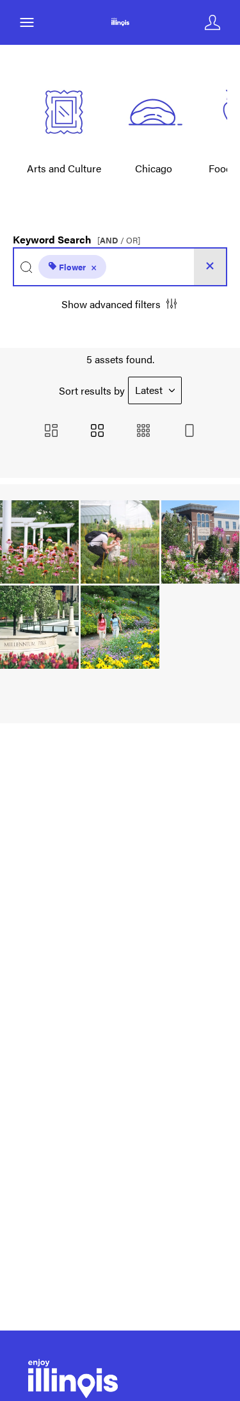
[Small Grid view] (143, 431)
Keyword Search (76, 236)
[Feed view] (189, 431)
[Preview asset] (39, 542)
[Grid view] (97, 431)
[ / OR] (118, 240)
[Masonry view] (51, 431)
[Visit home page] (120, 22)
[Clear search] (210, 267)
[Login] (212, 22)
